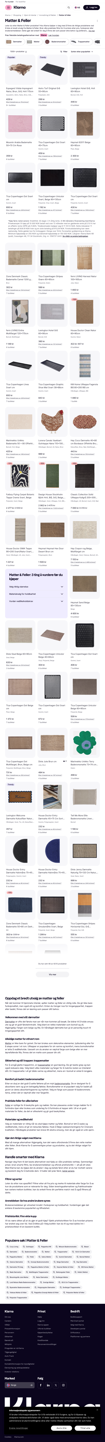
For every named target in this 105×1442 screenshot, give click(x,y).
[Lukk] (97, 1410)
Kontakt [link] (8, 1360)
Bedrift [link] (75, 1311)
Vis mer (92, 31)
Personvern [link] (9, 1333)
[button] (77, 7)
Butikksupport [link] (76, 1317)
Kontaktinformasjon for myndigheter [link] (20, 1364)
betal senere (68, 1171)
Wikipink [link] (8, 1344)
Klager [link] (40, 1336)
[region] (52, 1420)
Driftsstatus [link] (75, 1333)
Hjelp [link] (40, 1317)
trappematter (44, 1065)
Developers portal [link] (77, 1329)
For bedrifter (21, 2)
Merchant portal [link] (77, 1321)
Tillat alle (85, 1428)
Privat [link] (42, 1311)
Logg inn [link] (41, 1321)
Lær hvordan (53, 35)
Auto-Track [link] (9, 1356)
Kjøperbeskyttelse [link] (45, 1333)
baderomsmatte (62, 1083)
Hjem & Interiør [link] (30, 15)
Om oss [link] (8, 1317)
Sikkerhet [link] (9, 1336)
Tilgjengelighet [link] (11, 1352)
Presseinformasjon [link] (12, 1329)
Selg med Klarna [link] (77, 1325)
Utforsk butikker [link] (44, 1329)
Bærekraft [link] (9, 1340)
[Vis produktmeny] (97, 20)
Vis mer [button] (52, 974)
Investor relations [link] (12, 1372)
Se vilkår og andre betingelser (75, 236)
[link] (41, 1385)
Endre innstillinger (18, 1428)
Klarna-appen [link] (43, 1325)
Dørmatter (10, 1021)
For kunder (9, 2)
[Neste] (96, 41)
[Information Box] (26, 51)
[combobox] (82, 52)
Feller (7, 1105)
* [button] (17, 102)
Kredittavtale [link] (43, 1340)
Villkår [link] (7, 1325)
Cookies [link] (8, 1437)
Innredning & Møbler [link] (47, 15)
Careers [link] (8, 1321)
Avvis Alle (62, 1428)
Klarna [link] (7, 15)
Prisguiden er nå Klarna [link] (14, 1348)
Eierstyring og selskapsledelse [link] (17, 1368)
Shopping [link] (17, 15)
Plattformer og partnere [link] (80, 1336)
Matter (8, 1043)
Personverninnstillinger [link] (47, 1344)
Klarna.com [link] (19, 1437)
